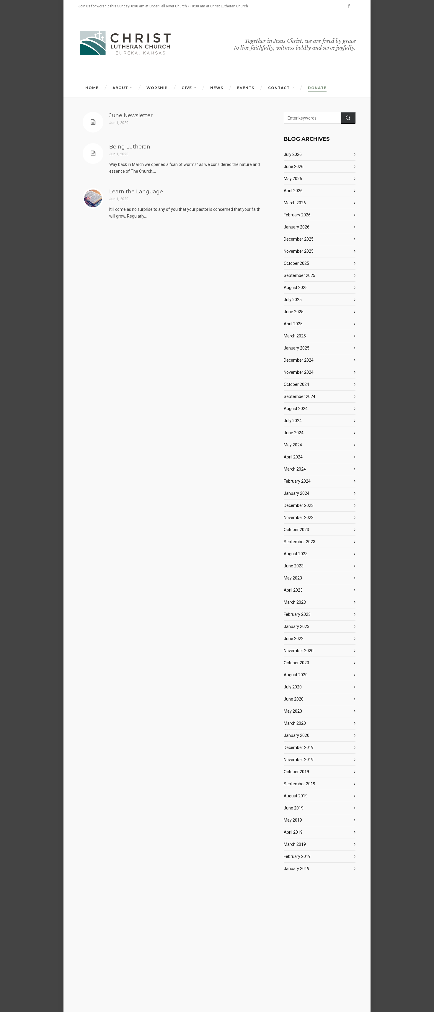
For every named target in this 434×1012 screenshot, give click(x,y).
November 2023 (299, 517)
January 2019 (296, 868)
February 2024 (297, 481)
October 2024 (296, 384)
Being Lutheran (129, 146)
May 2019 (293, 820)
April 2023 (293, 590)
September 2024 (299, 396)
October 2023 (296, 529)
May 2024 (293, 445)
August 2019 (296, 796)
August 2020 (296, 675)
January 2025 (296, 348)
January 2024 (296, 493)
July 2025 (293, 299)
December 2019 (299, 747)
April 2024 (293, 457)
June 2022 (294, 638)
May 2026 (293, 178)
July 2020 (293, 687)
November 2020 (299, 650)
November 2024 (299, 372)
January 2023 (296, 626)
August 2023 (296, 553)
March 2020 (295, 723)
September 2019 (299, 783)
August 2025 (296, 287)
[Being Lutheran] (93, 153)
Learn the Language (136, 191)
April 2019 (293, 832)
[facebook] (350, 6)
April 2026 (293, 190)
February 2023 (297, 614)
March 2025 (295, 336)
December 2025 (299, 239)
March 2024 (295, 469)
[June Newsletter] (93, 122)
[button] (348, 118)
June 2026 (294, 166)
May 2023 (293, 578)
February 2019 (297, 856)
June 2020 (294, 699)
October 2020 (296, 662)
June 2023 (294, 566)
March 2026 (295, 202)
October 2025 (296, 263)
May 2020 (293, 711)
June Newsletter (131, 115)
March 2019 (295, 844)
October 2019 (296, 771)
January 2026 (296, 227)
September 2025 (299, 275)
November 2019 (299, 759)
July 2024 (293, 420)
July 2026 (293, 154)
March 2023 (295, 602)
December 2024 (299, 360)
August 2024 (296, 408)
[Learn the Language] (93, 198)
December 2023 (299, 505)
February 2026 (297, 215)
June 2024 (294, 432)
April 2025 (293, 323)
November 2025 (299, 251)
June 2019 (294, 808)
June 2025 (294, 311)
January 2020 (296, 735)
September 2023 (299, 541)
